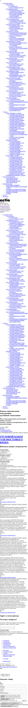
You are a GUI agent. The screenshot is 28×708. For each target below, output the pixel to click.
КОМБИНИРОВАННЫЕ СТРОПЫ (15, 175)
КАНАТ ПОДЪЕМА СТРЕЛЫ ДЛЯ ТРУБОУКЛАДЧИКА (17, 56)
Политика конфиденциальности (8, 667)
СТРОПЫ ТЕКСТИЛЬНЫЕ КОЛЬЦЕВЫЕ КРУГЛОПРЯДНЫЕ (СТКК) (17, 130)
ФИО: (1, 683)
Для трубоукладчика (11, 51)
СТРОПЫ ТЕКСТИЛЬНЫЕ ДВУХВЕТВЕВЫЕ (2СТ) (16, 118)
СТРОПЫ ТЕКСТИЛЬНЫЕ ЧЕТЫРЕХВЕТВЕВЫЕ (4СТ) (17, 124)
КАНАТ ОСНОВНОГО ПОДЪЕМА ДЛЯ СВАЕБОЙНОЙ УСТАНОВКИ (18, 48)
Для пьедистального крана (13, 78)
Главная (2, 202)
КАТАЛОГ (6, 650)
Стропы (5, 112)
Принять (24, 700)
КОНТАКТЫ (6, 661)
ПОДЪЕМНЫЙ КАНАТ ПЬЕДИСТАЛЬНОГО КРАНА (17, 83)
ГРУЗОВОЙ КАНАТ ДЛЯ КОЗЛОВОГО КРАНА (16, 60)
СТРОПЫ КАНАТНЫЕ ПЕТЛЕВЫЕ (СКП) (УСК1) (16, 169)
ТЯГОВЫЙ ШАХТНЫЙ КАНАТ (18, 107)
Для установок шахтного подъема (15, 100)
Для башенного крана (12, 9)
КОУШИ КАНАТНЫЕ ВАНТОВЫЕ (16, 189)
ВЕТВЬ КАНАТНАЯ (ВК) (16, 174)
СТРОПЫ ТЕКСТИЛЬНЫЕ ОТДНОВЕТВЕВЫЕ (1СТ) (16, 115)
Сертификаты (6, 645)
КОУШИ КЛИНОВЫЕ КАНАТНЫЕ (16, 191)
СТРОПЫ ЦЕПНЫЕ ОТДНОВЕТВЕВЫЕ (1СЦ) (16, 142)
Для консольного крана (12, 86)
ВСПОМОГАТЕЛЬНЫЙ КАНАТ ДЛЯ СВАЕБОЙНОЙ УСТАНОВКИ (18, 44)
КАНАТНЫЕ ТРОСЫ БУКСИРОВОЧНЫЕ (12, 179)
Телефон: (2, 686)
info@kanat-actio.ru (5, 206)
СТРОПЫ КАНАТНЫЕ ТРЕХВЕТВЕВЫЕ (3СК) (16, 163)
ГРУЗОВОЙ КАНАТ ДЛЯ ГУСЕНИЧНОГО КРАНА (16, 21)
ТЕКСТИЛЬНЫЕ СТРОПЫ (13, 113)
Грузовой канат (13, 6)
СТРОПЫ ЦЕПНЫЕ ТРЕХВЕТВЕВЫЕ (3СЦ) (16, 147)
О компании (6, 642)
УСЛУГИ (5, 658)
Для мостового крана (11, 62)
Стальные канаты (7, 3)
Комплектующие (7, 183)
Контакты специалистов (9, 647)
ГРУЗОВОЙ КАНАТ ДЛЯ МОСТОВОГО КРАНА (16, 64)
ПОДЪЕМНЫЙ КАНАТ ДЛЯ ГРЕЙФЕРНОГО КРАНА (17, 76)
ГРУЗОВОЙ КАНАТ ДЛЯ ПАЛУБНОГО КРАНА (16, 92)
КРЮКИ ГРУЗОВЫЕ (12, 192)
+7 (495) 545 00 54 (5, 210)
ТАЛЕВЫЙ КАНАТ (14, 99)
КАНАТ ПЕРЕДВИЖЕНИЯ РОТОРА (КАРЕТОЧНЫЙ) (16, 39)
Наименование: (4, 693)
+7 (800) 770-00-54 (5, 207)
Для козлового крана (11, 58)
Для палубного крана (12, 90)
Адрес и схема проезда (9, 646)
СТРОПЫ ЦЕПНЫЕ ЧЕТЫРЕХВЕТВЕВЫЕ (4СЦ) (17, 150)
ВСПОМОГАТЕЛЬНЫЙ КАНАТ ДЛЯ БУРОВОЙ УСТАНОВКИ (18, 33)
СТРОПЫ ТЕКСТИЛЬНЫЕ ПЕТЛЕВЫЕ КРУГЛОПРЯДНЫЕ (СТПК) (18, 134)
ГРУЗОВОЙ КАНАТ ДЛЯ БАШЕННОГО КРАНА (16, 11)
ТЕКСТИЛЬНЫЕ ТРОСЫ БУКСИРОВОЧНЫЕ (13, 181)
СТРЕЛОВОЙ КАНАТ (15, 17)
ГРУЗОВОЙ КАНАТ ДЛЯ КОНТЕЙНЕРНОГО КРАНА (17, 69)
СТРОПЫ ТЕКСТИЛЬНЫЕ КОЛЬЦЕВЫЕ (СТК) (16, 126)
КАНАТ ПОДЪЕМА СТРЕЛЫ (17, 23)
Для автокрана (10, 4)
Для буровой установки (12, 31)
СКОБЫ (8, 193)
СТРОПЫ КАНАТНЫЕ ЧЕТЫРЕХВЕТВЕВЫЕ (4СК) (17, 166)
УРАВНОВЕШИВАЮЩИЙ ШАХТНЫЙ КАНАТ (16, 109)
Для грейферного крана (12, 71)
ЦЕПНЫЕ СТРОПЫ (11, 140)
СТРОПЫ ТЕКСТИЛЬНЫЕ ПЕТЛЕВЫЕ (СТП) (16, 138)
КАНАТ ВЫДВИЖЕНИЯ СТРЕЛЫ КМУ (16, 29)
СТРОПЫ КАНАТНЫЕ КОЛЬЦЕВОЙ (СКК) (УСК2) (17, 171)
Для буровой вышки (11, 97)
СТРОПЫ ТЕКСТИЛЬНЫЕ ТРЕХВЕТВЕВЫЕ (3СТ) (16, 121)
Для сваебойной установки (13, 41)
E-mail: (2, 690)
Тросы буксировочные (9, 176)
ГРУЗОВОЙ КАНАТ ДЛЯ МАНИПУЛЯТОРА (16, 26)
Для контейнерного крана (13, 66)
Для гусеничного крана (12, 19)
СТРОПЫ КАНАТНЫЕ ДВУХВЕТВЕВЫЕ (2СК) (16, 160)
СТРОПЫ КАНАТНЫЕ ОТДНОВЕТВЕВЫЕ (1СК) (16, 157)
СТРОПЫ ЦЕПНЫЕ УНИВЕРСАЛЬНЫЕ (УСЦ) (16, 153)
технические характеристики (7, 502)
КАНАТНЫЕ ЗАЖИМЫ (12, 185)
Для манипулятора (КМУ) (13, 24)
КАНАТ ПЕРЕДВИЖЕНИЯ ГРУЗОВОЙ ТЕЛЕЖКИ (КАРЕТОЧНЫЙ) (16, 15)
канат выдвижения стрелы (16, 7)
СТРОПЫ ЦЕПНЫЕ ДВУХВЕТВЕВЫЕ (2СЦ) (16, 145)
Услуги (5, 195)
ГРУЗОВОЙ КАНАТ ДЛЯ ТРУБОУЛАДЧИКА (16, 53)
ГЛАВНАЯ (6, 640)
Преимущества (7, 643)
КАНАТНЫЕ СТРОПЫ (12, 155)
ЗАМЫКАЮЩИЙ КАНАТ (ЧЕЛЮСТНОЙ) (16, 73)
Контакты (5, 196)
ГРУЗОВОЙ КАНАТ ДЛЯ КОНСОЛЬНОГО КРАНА (16, 88)
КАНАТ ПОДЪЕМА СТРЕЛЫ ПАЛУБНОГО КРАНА (17, 95)
